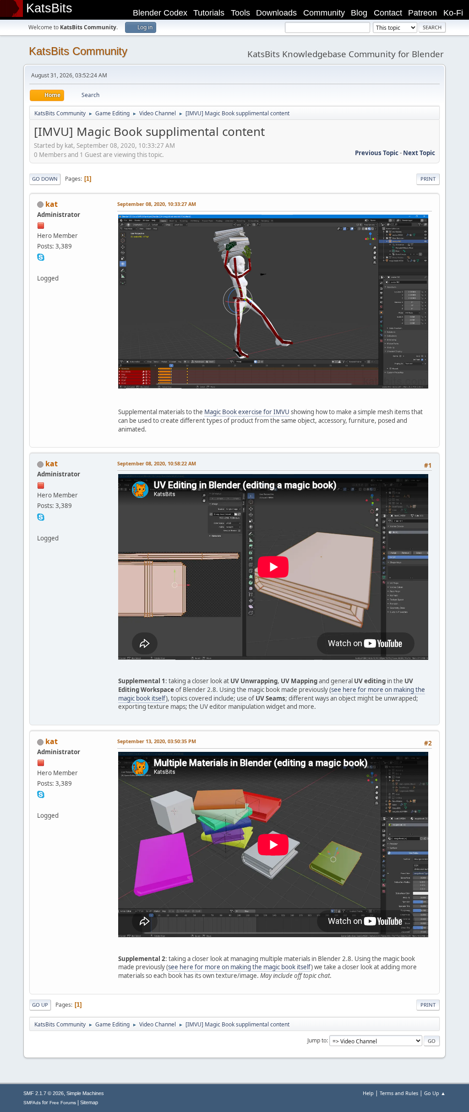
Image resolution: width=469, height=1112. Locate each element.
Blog (359, 12)
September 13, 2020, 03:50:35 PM (156, 741)
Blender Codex (160, 12)
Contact (388, 12)
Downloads (276, 12)
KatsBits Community (78, 51)
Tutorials (208, 12)
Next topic (419, 153)
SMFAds (32, 1102)
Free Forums (62, 1102)
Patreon (422, 12)
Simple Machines (85, 1093)
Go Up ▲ (435, 1093)
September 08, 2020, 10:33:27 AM (156, 203)
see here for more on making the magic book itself (239, 967)
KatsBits (49, 8)
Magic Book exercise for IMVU (246, 412)
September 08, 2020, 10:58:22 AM (156, 463)
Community (324, 12)
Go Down (45, 178)
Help (368, 1093)
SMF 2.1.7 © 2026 (43, 1093)
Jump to (317, 1040)
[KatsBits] (40, 267)
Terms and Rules (399, 1093)
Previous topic (376, 153)
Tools (240, 12)
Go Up (40, 1004)
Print (428, 178)
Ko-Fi (453, 12)
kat (51, 204)
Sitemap (89, 1102)
